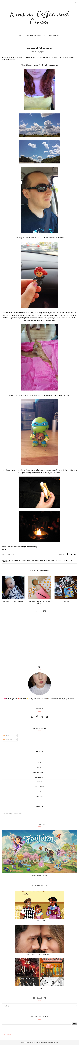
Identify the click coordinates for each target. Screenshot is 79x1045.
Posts (7, 736)
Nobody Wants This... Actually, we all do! (40, 954)
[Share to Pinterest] (75, 554)
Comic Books (40, 920)
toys (72, 560)
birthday (22, 560)
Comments (8, 740)
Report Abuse (6, 1034)
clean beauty (39, 777)
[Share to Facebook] (67, 554)
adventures (13, 560)
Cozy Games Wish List (39, 875)
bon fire (30, 560)
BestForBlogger (53, 1042)
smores (58, 560)
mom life (39, 796)
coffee (39, 782)
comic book (39, 786)
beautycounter (39, 772)
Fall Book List (40, 988)
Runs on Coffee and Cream (39, 17)
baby (39, 763)
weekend (6, 561)
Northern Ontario (47, 560)
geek (37, 560)
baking (39, 767)
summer (66, 560)
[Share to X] (71, 554)
